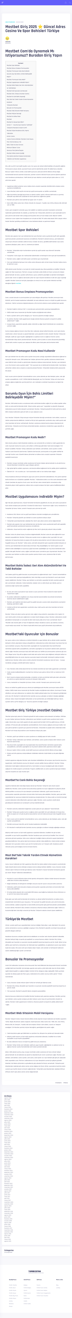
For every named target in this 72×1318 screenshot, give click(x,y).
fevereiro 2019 (8, 1219)
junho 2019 (7, 1217)
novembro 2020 (8, 1202)
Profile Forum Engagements (44, 1293)
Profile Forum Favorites (42, 1295)
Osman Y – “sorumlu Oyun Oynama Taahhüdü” (19, 125)
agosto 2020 (7, 1206)
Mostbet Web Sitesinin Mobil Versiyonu (18, 111)
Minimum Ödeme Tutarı (13, 148)
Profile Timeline (13, 1285)
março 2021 (7, 1200)
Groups (11, 1306)
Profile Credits (27, 1303)
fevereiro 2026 (8, 1109)
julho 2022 (7, 1180)
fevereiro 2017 (8, 1228)
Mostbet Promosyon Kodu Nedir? (16, 80)
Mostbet (9, 119)
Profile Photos (12, 1298)
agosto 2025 (7, 1120)
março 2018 (7, 1226)
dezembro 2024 (8, 1135)
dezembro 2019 (8, 1211)
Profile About (12, 1287)
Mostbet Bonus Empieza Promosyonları (18, 68)
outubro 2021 (8, 1189)
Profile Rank (27, 1298)
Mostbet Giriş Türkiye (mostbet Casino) (18, 94)
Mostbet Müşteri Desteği (14, 114)
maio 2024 (7, 1143)
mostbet (18, 283)
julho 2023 (7, 1161)
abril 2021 (7, 1198)
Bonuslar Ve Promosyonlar (14, 108)
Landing (58, 1287)
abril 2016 (7, 1237)
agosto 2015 (7, 1241)
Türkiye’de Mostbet (12, 105)
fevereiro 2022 (8, 1184)
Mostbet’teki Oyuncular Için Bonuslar (17, 91)
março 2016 (7, 1239)
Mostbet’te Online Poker (14, 116)
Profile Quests (27, 1293)
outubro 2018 (8, 1221)
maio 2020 (7, 1210)
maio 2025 (7, 1126)
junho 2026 (7, 1102)
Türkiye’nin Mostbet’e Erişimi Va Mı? (17, 128)
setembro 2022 (8, 1176)
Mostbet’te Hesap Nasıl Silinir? (15, 122)
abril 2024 (7, 1144)
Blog (57, 1285)
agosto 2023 (7, 1159)
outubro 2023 (8, 1156)
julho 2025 (7, 1122)
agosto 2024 (7, 1137)
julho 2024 (7, 1139)
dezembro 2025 (8, 1113)
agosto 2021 (7, 1191)
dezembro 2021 (8, 1185)
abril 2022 (7, 1182)
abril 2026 (7, 1105)
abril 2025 (7, 1128)
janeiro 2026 (7, 1111)
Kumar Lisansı (11, 136)
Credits (25, 1301)
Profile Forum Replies (42, 1290)
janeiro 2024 (7, 1150)
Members (11, 1303)
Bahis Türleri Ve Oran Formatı (15, 145)
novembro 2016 (8, 1230)
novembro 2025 (8, 1115)
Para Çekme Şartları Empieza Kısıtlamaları (19, 156)
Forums (38, 1285)
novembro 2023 (8, 1154)
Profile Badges (27, 1287)
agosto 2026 (7, 1098)
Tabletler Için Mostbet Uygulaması (16, 159)
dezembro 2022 (8, 1172)
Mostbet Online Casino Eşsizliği (15, 153)
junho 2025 (7, 1124)
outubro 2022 (8, 1174)
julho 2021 (7, 1193)
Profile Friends (12, 1290)
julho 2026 (7, 1100)
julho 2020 (7, 1208)
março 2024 (7, 1146)
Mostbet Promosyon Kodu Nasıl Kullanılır (18, 71)
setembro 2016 (8, 1232)
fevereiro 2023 (8, 1170)
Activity (11, 1301)
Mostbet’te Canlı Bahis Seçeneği (16, 97)
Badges (25, 1285)
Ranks (25, 1295)
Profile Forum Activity (42, 1287)
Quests (25, 1290)
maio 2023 (7, 1165)
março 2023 (7, 1169)
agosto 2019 (7, 1215)
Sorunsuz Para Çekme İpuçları (15, 150)
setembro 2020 (8, 1204)
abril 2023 (7, 1167)
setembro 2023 (8, 1157)
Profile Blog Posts (13, 1295)
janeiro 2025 (7, 1133)
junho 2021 (7, 1195)
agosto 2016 (7, 1234)
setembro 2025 (8, 1118)
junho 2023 (7, 1163)
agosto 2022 (7, 1178)
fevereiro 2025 (8, 1131)
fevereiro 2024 (8, 1148)
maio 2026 (7, 1104)
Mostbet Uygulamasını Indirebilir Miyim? (18, 82)
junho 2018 (7, 1224)
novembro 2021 (8, 1187)
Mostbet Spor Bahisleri (13, 65)
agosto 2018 (7, 1223)
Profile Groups (12, 1293)
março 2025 (7, 1130)
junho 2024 (7, 1141)
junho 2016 (7, 1236)
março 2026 (7, 1107)
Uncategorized (10, 22)
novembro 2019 (8, 1213)
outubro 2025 (8, 1117)
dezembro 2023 (8, 1152)
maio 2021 (7, 1197)
